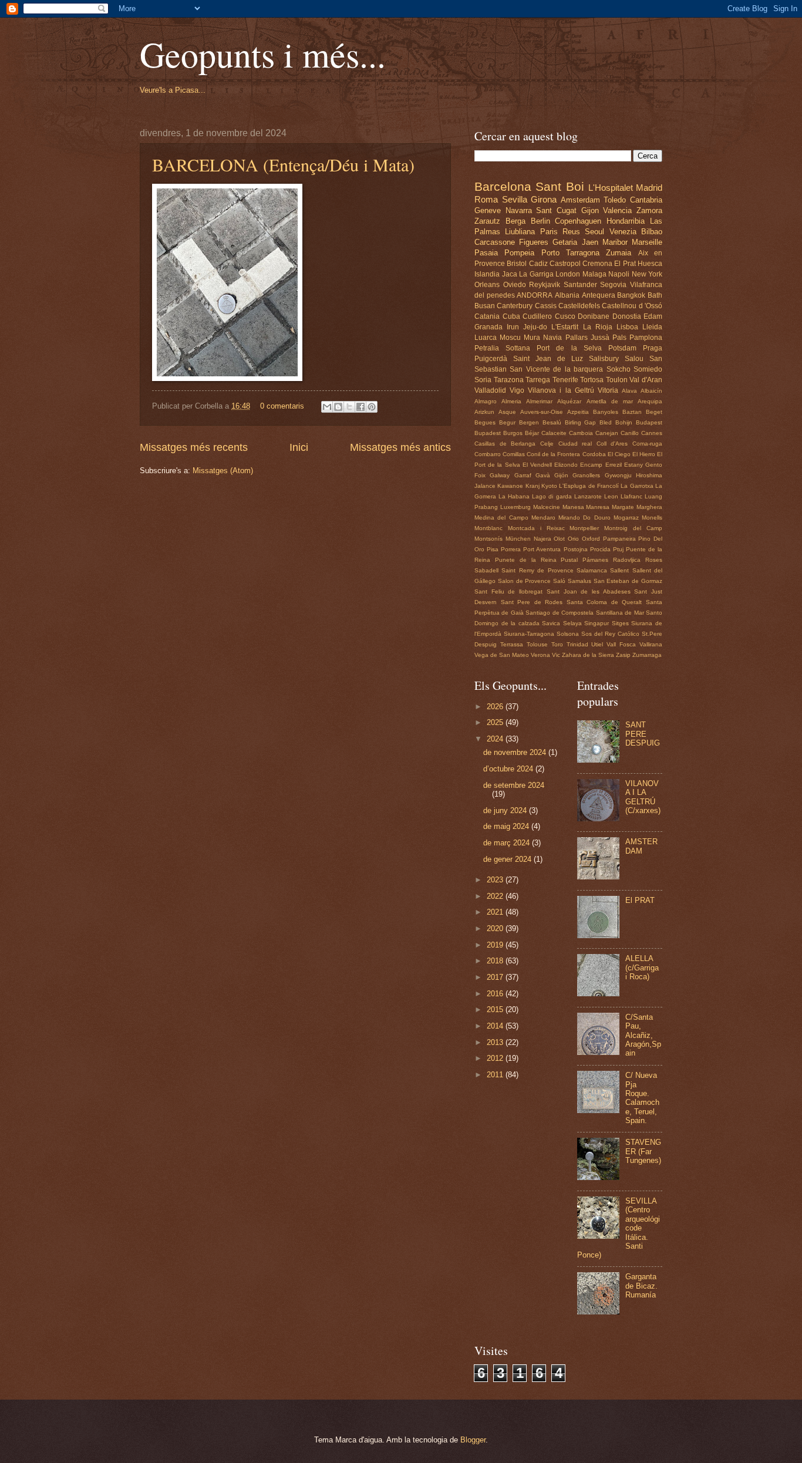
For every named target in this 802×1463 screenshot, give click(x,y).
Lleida (652, 327)
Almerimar (539, 401)
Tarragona (582, 252)
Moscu (510, 337)
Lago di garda (551, 496)
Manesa (573, 507)
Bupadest (487, 433)
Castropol (565, 263)
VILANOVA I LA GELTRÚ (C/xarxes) (643, 797)
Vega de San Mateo (501, 655)
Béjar (532, 433)
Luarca (485, 337)
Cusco (565, 316)
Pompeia (519, 252)
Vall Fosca (621, 644)
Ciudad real (575, 443)
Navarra (519, 210)
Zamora (649, 210)
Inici (298, 447)
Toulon (617, 379)
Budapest (649, 422)
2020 (496, 928)
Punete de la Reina (526, 560)
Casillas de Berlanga (504, 443)
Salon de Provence (524, 581)
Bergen (529, 422)
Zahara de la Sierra (588, 655)
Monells (652, 517)
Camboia (581, 433)
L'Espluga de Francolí (589, 486)
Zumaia (618, 252)
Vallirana (650, 644)
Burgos (513, 433)
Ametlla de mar (610, 401)
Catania (487, 316)
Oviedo (514, 284)
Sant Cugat (556, 210)
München (518, 538)
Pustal (569, 560)
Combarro (487, 454)
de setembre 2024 (513, 785)
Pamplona (645, 337)
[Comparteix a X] (349, 407)
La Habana (514, 496)
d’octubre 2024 (509, 768)
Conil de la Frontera (553, 454)
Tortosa (592, 379)
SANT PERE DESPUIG (642, 733)
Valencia (617, 210)
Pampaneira (619, 538)
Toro (557, 644)
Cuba (511, 316)
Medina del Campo (501, 517)
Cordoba (594, 454)
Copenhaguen (578, 221)
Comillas (514, 454)
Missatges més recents (194, 447)
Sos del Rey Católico (610, 634)
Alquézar (569, 401)
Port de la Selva (569, 348)
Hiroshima (649, 475)
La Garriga (536, 274)
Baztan (632, 412)
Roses (653, 560)
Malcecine (546, 507)
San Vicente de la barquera (556, 369)
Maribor (615, 242)
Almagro (485, 401)
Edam (652, 316)
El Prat (624, 263)
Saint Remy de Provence (537, 570)
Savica (551, 623)
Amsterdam (580, 199)
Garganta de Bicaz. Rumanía (641, 1285)
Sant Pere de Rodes (532, 602)
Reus (571, 231)
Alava (629, 390)
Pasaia (486, 252)
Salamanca (592, 570)
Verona (540, 655)
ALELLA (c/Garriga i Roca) (642, 967)
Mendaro (543, 517)
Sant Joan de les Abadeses (589, 591)
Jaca (509, 274)
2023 (496, 879)
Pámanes (595, 560)
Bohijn (623, 422)
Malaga (594, 274)
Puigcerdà (490, 358)
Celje (547, 443)
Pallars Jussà (587, 337)
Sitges (620, 623)
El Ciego (619, 454)
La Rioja (597, 327)
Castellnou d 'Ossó (632, 305)
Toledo (615, 199)
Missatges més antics (400, 447)
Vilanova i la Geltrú (561, 390)
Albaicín (651, 390)
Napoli (618, 274)
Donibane (593, 316)
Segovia (613, 284)
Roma (486, 199)
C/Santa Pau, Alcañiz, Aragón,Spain (643, 1035)
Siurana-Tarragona (529, 634)
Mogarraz (626, 517)
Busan (484, 305)
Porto (550, 252)
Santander (580, 284)
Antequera (598, 295)
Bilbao (651, 231)
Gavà (542, 475)
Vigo (517, 390)
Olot (559, 538)
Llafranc (631, 496)
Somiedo (647, 369)
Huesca (650, 263)
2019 (496, 945)
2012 (496, 1058)
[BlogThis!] (338, 407)
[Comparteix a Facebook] (360, 407)
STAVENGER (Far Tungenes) (643, 1151)
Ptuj (618, 549)
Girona (544, 199)
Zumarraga (647, 655)
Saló (559, 581)
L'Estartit (564, 327)
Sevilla (514, 199)
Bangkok (631, 295)
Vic (556, 655)
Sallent (619, 570)
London (567, 274)
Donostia (626, 316)
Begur (507, 422)
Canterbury (515, 305)
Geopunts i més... (263, 54)
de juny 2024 (506, 810)
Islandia (487, 274)
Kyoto (549, 486)
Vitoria (608, 390)
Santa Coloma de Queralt (604, 602)
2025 (496, 722)
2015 (496, 1009)
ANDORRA (534, 295)
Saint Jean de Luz (548, 358)
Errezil (613, 464)
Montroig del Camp (633, 528)
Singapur (596, 623)
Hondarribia (625, 221)
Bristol (517, 263)
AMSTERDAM (641, 846)
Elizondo (566, 464)
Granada (488, 327)
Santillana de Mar (620, 612)
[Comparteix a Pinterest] (372, 407)
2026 (496, 706)
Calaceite (554, 433)
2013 (496, 1042)
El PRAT (640, 900)
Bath (655, 295)
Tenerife (565, 379)
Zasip (623, 655)
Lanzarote (588, 496)
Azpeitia (578, 412)
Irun (513, 327)
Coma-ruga (647, 443)
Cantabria (646, 199)
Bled (605, 422)
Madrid (649, 188)
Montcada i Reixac (536, 528)
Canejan (606, 433)
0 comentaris (282, 406)
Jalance (485, 486)
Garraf (522, 475)
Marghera (649, 507)
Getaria (564, 242)
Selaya (572, 623)
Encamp (591, 464)
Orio (573, 538)
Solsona (568, 634)
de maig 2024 (507, 826)
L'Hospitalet (610, 188)
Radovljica (627, 560)
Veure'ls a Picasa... (172, 90)
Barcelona (502, 186)
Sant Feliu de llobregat (508, 591)
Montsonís (488, 538)
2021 (496, 912)
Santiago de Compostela (559, 612)
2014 (496, 1026)
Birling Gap (581, 422)
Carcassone (494, 242)
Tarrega (537, 379)
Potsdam (622, 348)
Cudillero (537, 316)
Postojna (576, 549)
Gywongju (618, 475)
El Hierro (643, 454)
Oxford (591, 538)
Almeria (511, 401)
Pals (619, 337)
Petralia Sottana (502, 348)
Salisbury (604, 358)
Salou (634, 358)
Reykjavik (544, 284)
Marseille (647, 242)
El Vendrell (537, 464)
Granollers (586, 475)
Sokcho (618, 369)
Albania (567, 295)
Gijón (561, 475)
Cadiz (538, 263)
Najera (542, 538)
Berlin (540, 221)
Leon (611, 496)
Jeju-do (535, 327)
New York (647, 274)
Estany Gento (643, 464)
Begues (485, 422)
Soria (482, 379)
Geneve (487, 210)
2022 (496, 896)
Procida (600, 549)
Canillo (630, 433)
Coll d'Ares (612, 443)
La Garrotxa (637, 486)
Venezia (622, 231)
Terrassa (511, 644)
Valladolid (490, 390)
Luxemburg (515, 507)
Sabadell (486, 570)
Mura (532, 337)
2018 (496, 960)
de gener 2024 (508, 859)
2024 (496, 738)
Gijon (590, 210)
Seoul (594, 231)
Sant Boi (559, 186)
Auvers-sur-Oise (541, 412)
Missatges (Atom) (223, 470)
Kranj (532, 486)
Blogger (473, 1439)
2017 (496, 977)
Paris (549, 231)
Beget (654, 412)
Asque (507, 412)
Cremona (597, 263)
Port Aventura (542, 549)
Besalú (551, 422)
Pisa (492, 549)
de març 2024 (507, 842)
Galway (500, 475)
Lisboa (627, 327)
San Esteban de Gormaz (628, 581)
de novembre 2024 (515, 752)
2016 (496, 993)
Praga (652, 348)
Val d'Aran (645, 379)
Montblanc (488, 528)
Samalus (579, 581)
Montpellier (584, 528)
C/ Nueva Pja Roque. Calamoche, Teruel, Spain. (642, 1098)
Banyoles (605, 412)
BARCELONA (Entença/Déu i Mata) (283, 164)
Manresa (597, 507)
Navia (552, 337)
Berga (515, 221)
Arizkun (484, 412)
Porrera (511, 549)
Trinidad (577, 644)
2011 (496, 1074)
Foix (480, 475)
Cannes (651, 433)
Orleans (487, 284)
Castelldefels (579, 305)
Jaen (590, 242)
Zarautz (487, 221)
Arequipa (650, 401)
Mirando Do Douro (584, 517)
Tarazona (509, 379)
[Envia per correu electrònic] (327, 407)
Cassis (546, 305)
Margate (623, 507)
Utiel (597, 644)
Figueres (533, 242)
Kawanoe (510, 486)
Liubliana (520, 231)
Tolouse (537, 644)
